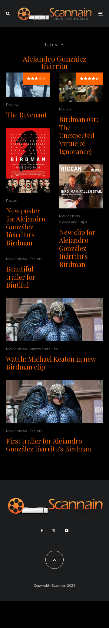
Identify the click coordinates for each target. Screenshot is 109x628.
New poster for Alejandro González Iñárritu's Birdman (25, 227)
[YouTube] (66, 530)
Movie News (16, 258)
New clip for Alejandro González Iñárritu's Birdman (77, 248)
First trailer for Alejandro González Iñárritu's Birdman (48, 445)
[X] (54, 530)
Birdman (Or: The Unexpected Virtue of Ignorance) (78, 135)
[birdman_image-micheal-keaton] (81, 186)
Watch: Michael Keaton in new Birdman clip (51, 363)
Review (12, 104)
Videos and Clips (73, 222)
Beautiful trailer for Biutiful (20, 277)
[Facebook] (42, 530)
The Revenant (26, 115)
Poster (11, 200)
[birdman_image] (54, 319)
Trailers (36, 258)
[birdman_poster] (28, 160)
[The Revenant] (28, 85)
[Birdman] (81, 87)
